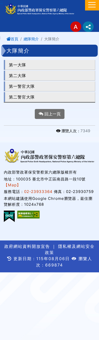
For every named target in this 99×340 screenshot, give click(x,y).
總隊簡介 (31, 39)
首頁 (14, 39)
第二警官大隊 (22, 97)
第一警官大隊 (22, 86)
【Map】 (12, 185)
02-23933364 (38, 191)
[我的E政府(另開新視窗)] (9, 216)
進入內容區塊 (12, 3)
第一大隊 (17, 64)
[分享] (88, 26)
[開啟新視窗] (28, 214)
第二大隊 (17, 75)
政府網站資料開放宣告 (27, 246)
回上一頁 (52, 113)
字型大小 (75, 26)
